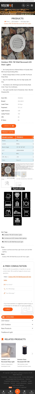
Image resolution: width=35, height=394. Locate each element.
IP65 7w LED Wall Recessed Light (13, 242)
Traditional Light (7, 332)
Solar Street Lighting (18, 385)
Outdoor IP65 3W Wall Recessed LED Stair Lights (15, 256)
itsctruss (13, 383)
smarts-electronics (21, 383)
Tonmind (27, 379)
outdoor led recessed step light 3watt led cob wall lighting (17, 250)
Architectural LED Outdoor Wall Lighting (15, 238)
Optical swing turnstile (15, 377)
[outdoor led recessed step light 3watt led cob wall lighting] (8, 350)
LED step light (25, 21)
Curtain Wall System (28, 377)
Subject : (17, 278)
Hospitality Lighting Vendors (12, 381)
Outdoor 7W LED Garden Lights (13, 234)
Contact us (7, 126)
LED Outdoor (15, 21)
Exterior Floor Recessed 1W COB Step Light (23, 361)
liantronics (6, 383)
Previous (0, 354)
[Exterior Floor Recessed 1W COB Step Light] (25, 350)
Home (8, 21)
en (28, 5)
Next (32, 354)
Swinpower (24, 381)
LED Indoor (5, 321)
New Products (6, 328)
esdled (30, 381)
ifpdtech (30, 383)
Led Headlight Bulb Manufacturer (15, 379)
